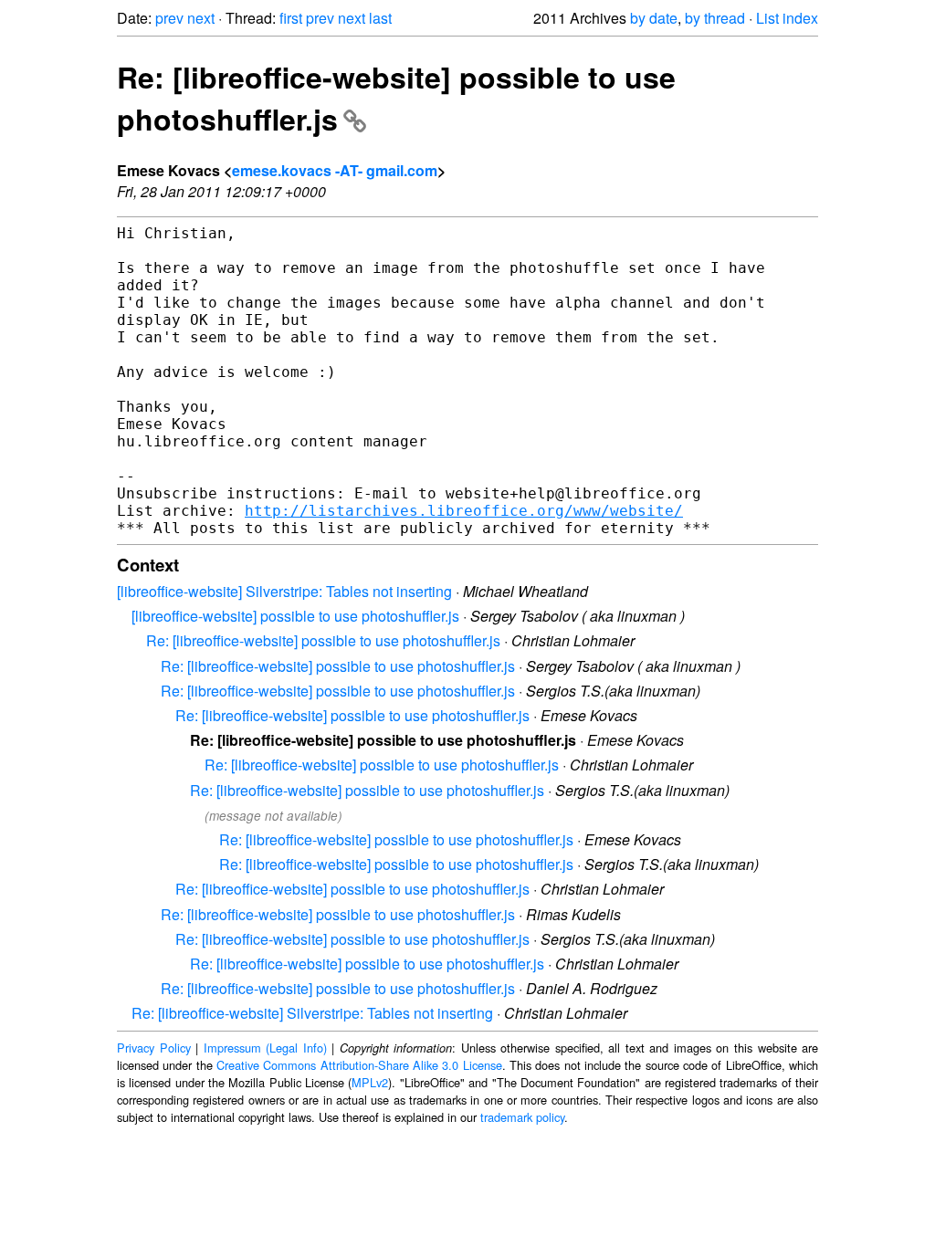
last (380, 17)
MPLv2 (370, 1082)
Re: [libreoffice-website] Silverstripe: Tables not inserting (312, 1012)
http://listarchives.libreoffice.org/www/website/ (464, 510)
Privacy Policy (154, 1047)
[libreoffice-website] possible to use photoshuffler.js (295, 615)
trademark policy (522, 1117)
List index (787, 17)
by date (654, 17)
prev (169, 17)
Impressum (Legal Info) (265, 1047)
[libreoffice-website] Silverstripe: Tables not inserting (284, 591)
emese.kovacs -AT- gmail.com (334, 170)
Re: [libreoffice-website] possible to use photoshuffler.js (323, 640)
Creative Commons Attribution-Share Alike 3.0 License (359, 1065)
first (290, 17)
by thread (715, 17)
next (201, 17)
